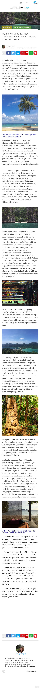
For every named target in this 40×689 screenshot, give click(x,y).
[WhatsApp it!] (31, 53)
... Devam (32, 666)
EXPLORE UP (7, 27)
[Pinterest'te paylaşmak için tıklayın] (22, 53)
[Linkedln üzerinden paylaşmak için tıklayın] (18, 53)
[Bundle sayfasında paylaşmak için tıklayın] (35, 53)
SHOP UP (26, 2)
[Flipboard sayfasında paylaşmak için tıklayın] (26, 53)
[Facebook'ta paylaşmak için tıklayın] (8, 53)
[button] (2, 2)
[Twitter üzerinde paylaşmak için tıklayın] (13, 53)
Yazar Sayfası (31, 671)
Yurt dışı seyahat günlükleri (22, 27)
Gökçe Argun (10, 46)
